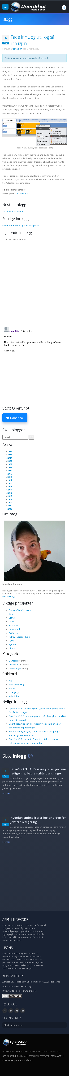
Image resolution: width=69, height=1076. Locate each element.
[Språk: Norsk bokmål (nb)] (64, 7)
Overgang (13, 692)
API (10, 680)
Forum (25, 991)
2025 (9, 454)
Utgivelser (14, 664)
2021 (9, 467)
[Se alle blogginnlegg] (30, 756)
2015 (9, 486)
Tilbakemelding (16, 684)
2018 (9, 476)
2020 (9, 470)
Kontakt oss (13, 976)
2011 (9, 499)
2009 (9, 505)
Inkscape (13, 625)
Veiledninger (15, 668)
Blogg (7, 19)
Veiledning (14, 696)
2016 (9, 483)
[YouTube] (22, 1010)
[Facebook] (4, 1010)
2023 (9, 461)
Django (12, 617)
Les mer (6, 793)
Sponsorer (11, 1017)
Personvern (56, 1056)
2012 (9, 496)
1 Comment (22, 193)
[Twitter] (10, 1010)
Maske (12, 688)
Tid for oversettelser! (12, 211)
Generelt (13, 660)
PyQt (11, 640)
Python (12, 644)
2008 (9, 508)
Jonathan (17, 48)
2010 (9, 502)
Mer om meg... (9, 596)
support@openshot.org (20, 986)
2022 (9, 464)
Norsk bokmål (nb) (24, 1060)
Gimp (11, 621)
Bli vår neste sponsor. (14, 1025)
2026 (9, 451)
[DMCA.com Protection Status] (12, 996)
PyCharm (13, 633)
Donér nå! (16, 418)
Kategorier (11, 653)
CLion (11, 613)
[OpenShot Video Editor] (28, 6)
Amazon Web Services (20, 610)
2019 (9, 473)
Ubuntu (12, 648)
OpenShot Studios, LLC (12, 1056)
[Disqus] (34, 283)
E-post (17, 991)
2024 (9, 457)
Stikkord (9, 673)
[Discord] (16, 1010)
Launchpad (14, 629)
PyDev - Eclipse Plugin (19, 636)
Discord (33, 991)
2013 (9, 492)
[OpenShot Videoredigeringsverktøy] (14, 1042)
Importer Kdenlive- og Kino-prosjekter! (20, 225)
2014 (9, 489)
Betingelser (7, 1060)
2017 (9, 480)
